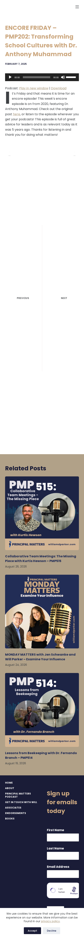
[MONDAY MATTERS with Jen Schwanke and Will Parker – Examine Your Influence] (42, 611)
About (9, 788)
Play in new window (33, 88)
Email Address (58, 867)
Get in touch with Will (21, 802)
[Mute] (63, 77)
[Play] (10, 77)
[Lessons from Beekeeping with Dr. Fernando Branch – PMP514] (42, 710)
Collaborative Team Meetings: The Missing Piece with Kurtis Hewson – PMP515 (40, 558)
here (16, 114)
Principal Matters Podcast (18, 795)
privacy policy (50, 921)
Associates (13, 807)
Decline (51, 931)
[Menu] (77, 7)
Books (9, 818)
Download (58, 88)
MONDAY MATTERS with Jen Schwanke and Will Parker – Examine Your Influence (40, 656)
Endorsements (15, 813)
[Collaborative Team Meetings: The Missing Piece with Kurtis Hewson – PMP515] (42, 513)
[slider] (71, 76)
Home (9, 782)
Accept (32, 931)
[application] (42, 77)
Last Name (55, 848)
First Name (55, 830)
